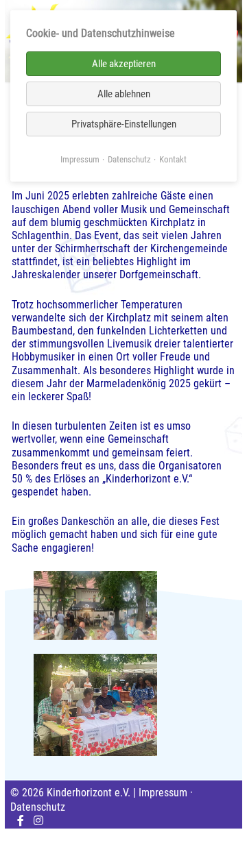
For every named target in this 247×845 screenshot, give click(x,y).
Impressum (163, 792)
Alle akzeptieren (124, 64)
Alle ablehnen (123, 94)
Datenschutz (37, 806)
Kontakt (173, 159)
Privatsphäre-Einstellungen (123, 124)
